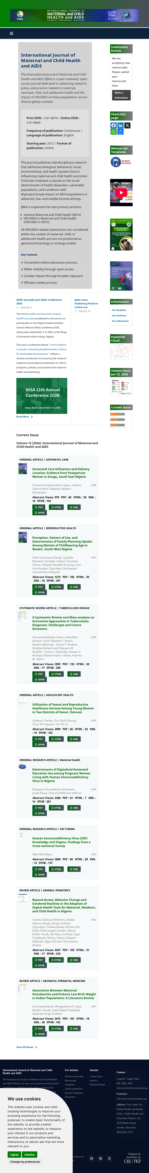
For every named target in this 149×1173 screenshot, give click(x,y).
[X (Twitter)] (109, 1158)
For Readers (119, 310)
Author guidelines (74, 1089)
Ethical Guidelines (74, 1093)
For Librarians (120, 321)
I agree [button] (14, 1154)
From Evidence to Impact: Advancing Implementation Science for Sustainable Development (41, 349)
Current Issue (96, 1076)
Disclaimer (70, 1097)
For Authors (119, 315)
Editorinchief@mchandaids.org (132, 1088)
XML (75, 507)
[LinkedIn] (100, 1158)
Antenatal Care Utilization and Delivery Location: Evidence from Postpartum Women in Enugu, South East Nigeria (60, 473)
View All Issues (24, 1047)
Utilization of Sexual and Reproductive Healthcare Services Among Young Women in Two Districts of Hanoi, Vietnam (63, 708)
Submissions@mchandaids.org (132, 1098)
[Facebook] (91, 1158)
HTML (57, 507)
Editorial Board (97, 1084)
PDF (40, 507)
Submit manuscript (74, 1076)
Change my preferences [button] (25, 1161)
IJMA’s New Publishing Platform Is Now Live (86, 303)
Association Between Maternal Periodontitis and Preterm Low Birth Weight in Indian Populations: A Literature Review (64, 994)
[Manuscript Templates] (121, 162)
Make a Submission (121, 95)
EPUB (41, 512)
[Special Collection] (121, 234)
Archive (93, 1080)
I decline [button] (29, 1154)
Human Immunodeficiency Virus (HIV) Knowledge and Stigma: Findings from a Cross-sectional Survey (61, 842)
